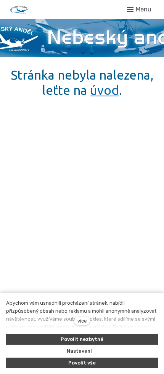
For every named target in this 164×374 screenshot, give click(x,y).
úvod (104, 90)
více (82, 321)
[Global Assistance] (41, 9)
